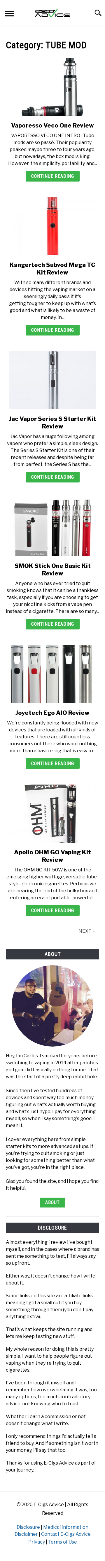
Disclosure (28, 1527)
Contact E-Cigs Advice (66, 1534)
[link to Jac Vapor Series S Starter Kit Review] (52, 380)
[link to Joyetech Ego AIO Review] (52, 674)
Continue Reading (52, 176)
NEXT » (86, 931)
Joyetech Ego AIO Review (52, 712)
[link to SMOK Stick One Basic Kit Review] (52, 527)
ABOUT (52, 1202)
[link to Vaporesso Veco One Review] (52, 87)
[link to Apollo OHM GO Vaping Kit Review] (52, 814)
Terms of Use (62, 1542)
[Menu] (9, 14)
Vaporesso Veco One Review (52, 125)
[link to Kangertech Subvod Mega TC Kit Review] (52, 226)
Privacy (36, 1542)
